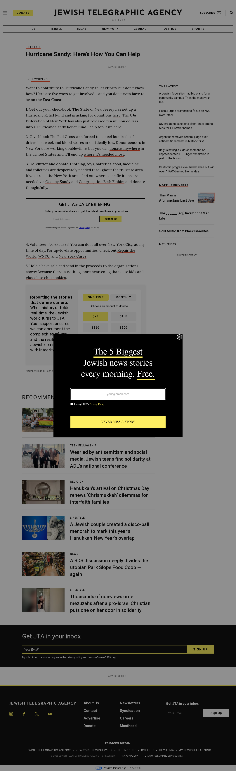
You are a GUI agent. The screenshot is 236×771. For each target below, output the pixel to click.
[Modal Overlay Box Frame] (118, 385)
